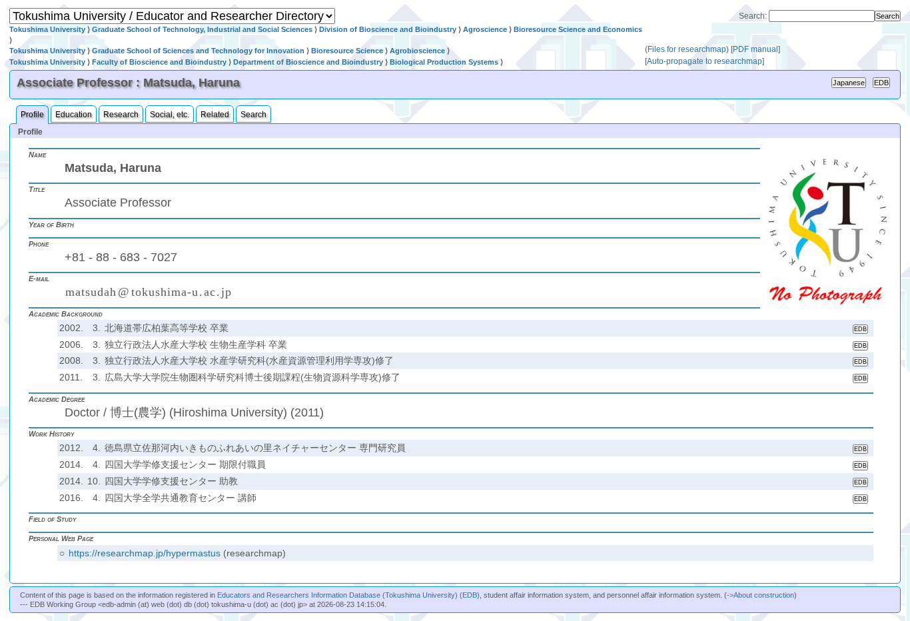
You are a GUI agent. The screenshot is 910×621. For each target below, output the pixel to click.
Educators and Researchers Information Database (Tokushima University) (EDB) (348, 595)
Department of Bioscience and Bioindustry (308, 62)
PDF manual (755, 49)
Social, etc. (169, 114)
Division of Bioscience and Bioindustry (387, 29)
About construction (763, 595)
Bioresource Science (347, 51)
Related (215, 114)
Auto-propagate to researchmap (704, 61)
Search (253, 114)
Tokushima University (47, 29)
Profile (32, 114)
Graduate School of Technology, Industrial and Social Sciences (202, 29)
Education (73, 114)
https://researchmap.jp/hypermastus (145, 553)
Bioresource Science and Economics (578, 29)
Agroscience (485, 29)
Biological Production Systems (444, 62)
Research (121, 114)
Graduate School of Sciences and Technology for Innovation (198, 51)
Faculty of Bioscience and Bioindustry (159, 62)
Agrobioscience (417, 51)
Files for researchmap (687, 49)
